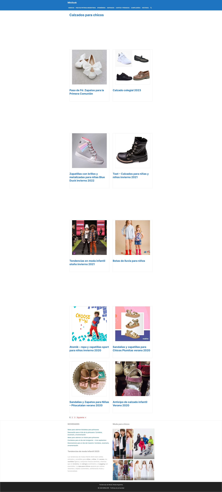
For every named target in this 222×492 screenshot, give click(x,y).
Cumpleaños (135, 8)
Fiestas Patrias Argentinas (86, 8)
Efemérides (101, 8)
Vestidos (145, 8)
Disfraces (110, 8)
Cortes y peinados (122, 8)
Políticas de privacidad (117, 488)
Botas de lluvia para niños (129, 260)
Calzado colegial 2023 (127, 90)
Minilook (72, 2)
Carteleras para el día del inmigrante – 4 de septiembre (87, 440)
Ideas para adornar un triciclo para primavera (83, 437)
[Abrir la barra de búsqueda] (151, 7)
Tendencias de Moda (105, 485)
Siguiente (81, 418)
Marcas (71, 8)
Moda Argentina (118, 485)
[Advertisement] (110, 35)
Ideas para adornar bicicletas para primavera (83, 429)
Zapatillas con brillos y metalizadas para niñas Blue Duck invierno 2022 (87, 177)
